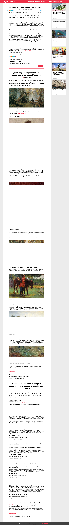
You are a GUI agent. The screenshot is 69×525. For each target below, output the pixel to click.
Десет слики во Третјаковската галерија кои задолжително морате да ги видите (24, 374)
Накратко (32, 54)
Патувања (61, 1)
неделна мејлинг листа (22, 113)
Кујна (39, 1)
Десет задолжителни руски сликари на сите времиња (19, 376)
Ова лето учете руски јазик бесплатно (58, 90)
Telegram (42, 10)
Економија (29, 1)
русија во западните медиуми (20, 54)
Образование (50, 1)
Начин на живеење (44, 1)
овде (13, 378)
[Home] (5, 2)
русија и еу (12, 54)
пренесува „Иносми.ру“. (29, 50)
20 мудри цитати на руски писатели (58, 57)
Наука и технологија (56, 1)
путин (28, 54)
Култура (32, 1)
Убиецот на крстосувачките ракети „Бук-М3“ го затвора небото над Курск (58, 73)
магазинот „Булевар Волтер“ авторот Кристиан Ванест (31, 27)
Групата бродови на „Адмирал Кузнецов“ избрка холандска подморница (59, 22)
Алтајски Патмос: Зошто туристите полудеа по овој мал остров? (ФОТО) (59, 40)
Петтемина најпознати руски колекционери (17, 373)
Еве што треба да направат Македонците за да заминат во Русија (59, 13)
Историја (36, 1)
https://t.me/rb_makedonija (27, 422)
